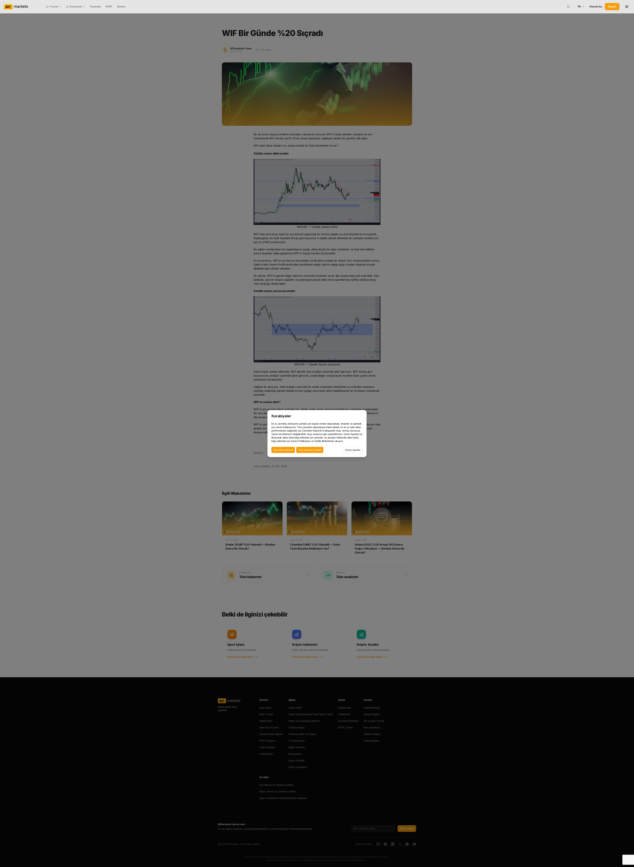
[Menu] (626, 6)
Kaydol (612, 6)
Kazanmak (76, 6)
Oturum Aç (595, 6)
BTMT (109, 6)
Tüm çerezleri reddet (309, 450)
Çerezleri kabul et (283, 450)
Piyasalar (95, 6)
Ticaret (54, 6)
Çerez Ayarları (352, 450)
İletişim (121, 6)
